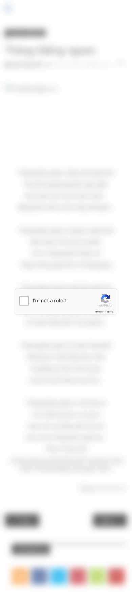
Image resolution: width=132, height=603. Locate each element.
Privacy (99, 311)
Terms (109, 311)
